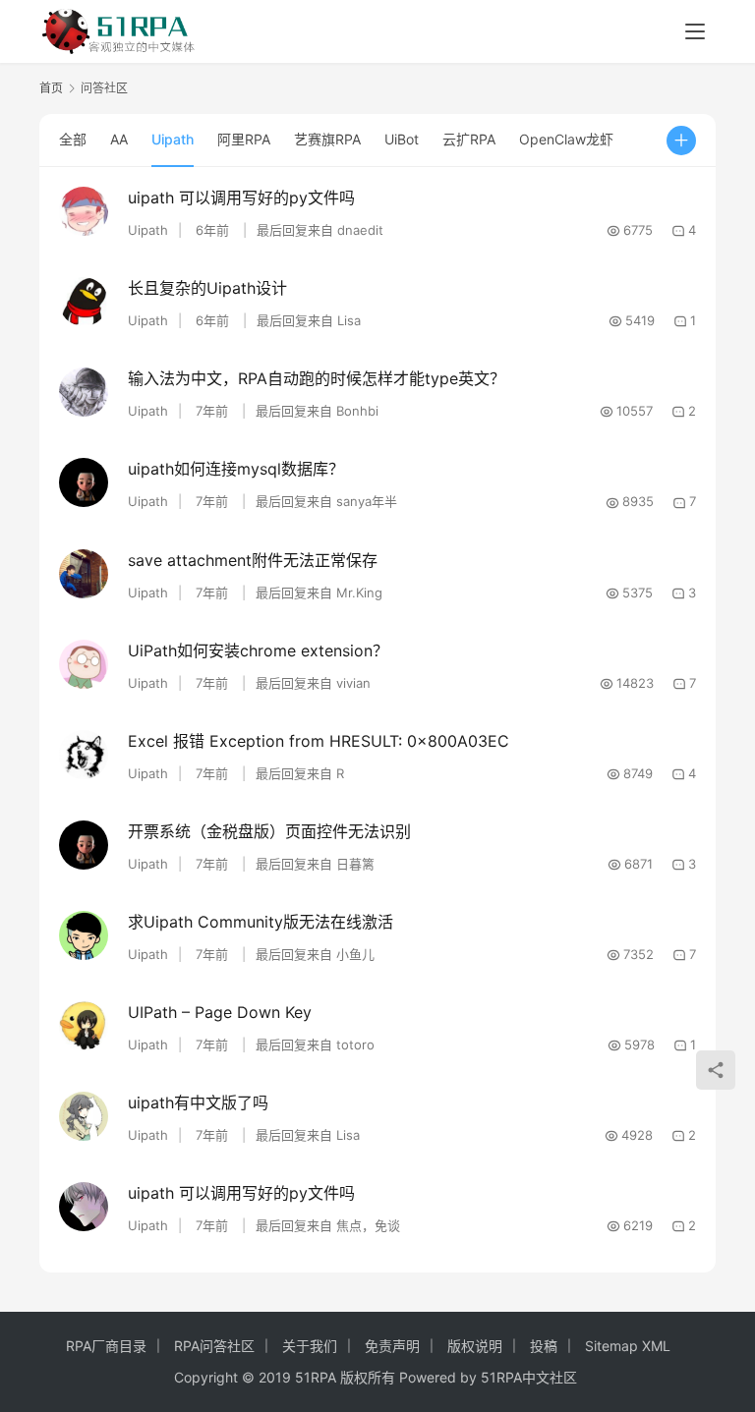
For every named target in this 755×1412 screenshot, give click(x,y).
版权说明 (474, 1345)
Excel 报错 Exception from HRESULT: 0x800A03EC (318, 741)
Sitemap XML (627, 1345)
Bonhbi (357, 411)
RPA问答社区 (214, 1345)
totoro (355, 1044)
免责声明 (392, 1345)
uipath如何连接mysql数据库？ (236, 469)
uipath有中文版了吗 (198, 1102)
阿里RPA (243, 139)
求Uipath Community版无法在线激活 (260, 922)
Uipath (172, 139)
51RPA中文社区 (531, 1377)
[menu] (695, 31)
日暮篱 (355, 864)
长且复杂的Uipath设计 (207, 288)
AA (119, 139)
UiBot (401, 139)
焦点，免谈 (368, 1225)
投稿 (543, 1345)
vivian (353, 683)
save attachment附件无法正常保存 (253, 560)
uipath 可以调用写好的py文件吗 (241, 197)
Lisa (349, 320)
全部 (73, 139)
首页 (51, 88)
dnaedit (360, 230)
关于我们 (309, 1345)
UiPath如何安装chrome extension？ (258, 650)
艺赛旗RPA (327, 139)
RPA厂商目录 (106, 1345)
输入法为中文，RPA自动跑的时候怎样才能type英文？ (316, 378)
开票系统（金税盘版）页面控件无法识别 (269, 831)
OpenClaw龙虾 (566, 139)
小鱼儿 (355, 954)
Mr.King (359, 592)
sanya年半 (366, 501)
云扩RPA (468, 139)
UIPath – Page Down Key (220, 1012)
